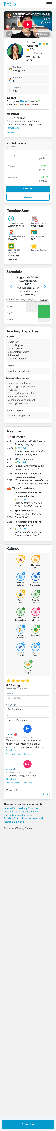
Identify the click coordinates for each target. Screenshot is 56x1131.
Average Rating (38, 250)
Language (11, 705)
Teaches (16, 68)
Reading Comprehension (17, 818)
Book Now (28, 1124)
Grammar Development (16, 812)
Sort (8, 716)
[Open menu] (49, 4)
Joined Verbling (38, 223)
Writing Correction (29, 808)
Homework (37, 818)
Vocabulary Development (17, 815)
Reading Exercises (14, 822)
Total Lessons (37, 237)
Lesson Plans (11, 808)
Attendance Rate (16, 237)
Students (17, 78)
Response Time (15, 223)
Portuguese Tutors (13, 828)
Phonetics (35, 812)
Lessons (16, 88)
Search (10, 694)
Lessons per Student (14, 251)
